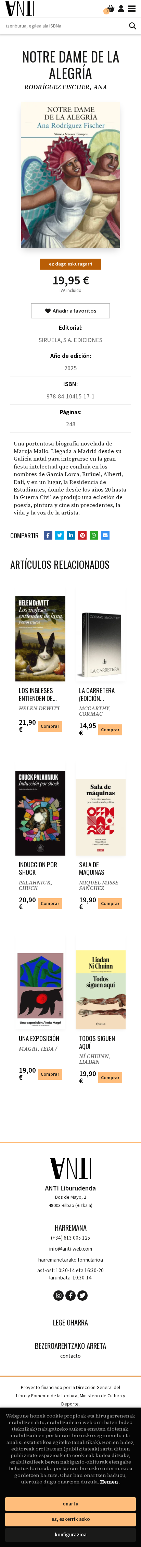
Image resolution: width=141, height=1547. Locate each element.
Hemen (109, 1481)
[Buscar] (132, 25)
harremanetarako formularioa (70, 1260)
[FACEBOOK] (70, 1295)
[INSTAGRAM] (58, 1295)
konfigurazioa (71, 1534)
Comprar (50, 726)
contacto (70, 1356)
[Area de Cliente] (121, 8)
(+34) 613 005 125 (70, 1238)
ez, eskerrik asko (70, 1519)
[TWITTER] (82, 1295)
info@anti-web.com (70, 1249)
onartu (70, 1504)
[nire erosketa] (111, 8)
